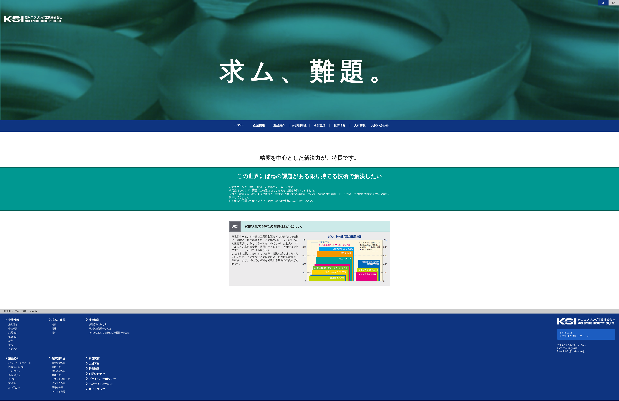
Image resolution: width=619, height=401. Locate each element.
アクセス (12, 349)
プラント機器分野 (61, 379)
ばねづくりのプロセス (19, 363)
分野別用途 (299, 125)
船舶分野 (56, 367)
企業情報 (259, 125)
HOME (239, 125)
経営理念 (12, 324)
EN (614, 2)
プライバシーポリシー (102, 378)
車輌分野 (56, 375)
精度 (54, 324)
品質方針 (12, 332)
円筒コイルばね (16, 367)
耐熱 (54, 328)
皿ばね (11, 379)
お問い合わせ (380, 125)
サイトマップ (97, 389)
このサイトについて (101, 384)
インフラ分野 (58, 383)
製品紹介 (279, 125)
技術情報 (339, 125)
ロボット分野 (58, 391)
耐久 (54, 332)
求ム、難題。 (21, 311)
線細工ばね (14, 387)
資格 (10, 345)
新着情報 (94, 368)
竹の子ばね (14, 371)
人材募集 (360, 125)
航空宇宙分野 (58, 363)
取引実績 (319, 125)
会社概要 (12, 328)
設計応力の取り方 (98, 324)
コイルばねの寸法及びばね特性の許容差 (109, 332)
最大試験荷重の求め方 (100, 328)
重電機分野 (57, 387)
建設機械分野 (58, 371)
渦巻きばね (14, 375)
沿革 (10, 340)
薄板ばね (12, 383)
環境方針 (12, 336)
